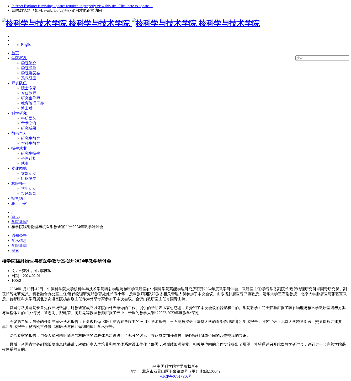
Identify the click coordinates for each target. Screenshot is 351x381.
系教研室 (28, 78)
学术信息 (19, 241)
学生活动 (28, 188)
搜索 (15, 251)
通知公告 (19, 236)
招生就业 (19, 148)
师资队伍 (19, 83)
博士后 (26, 108)
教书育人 (19, 133)
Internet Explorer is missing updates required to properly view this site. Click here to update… (82, 6)
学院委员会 (30, 73)
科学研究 (19, 113)
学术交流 (28, 123)
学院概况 (19, 58)
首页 (15, 53)
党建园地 (19, 168)
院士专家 (28, 88)
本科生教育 (30, 143)
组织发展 (28, 178)
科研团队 (28, 118)
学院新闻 (19, 222)
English (26, 45)
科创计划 (28, 158)
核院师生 (19, 183)
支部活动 (28, 173)
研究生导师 (30, 98)
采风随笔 (28, 193)
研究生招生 (30, 153)
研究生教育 (30, 138)
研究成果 (28, 128)
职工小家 (19, 203)
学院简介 (28, 63)
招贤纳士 (19, 198)
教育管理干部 (32, 103)
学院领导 (28, 68)
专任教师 (28, 93)
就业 (25, 163)
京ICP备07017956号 (175, 376)
